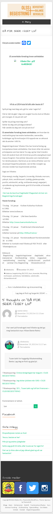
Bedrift (26, 505)
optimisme (17, 276)
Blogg (5, 505)
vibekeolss (10, 270)
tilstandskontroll (38, 263)
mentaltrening (9, 260)
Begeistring (8, 255)
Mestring (43, 273)
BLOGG (25, 273)
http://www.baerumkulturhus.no (23, 222)
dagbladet (39, 255)
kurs (30, 273)
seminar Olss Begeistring (17, 263)
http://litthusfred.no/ (28, 233)
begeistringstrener (24, 255)
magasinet (42, 258)
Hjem (10, 505)
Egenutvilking (33, 507)
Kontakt (22, 510)
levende (36, 273)
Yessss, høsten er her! (11, 437)
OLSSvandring (23, 507)
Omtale (15, 510)
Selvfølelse (26, 276)
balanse (9, 273)
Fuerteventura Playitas (38, 505)
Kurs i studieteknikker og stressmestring (24, 287)
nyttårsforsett (34, 260)
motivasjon (8, 276)
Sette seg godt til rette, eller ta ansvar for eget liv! (23, 446)
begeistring (17, 273)
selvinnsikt (35, 276)
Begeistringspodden (33, 510)
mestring (21, 260)
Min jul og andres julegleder (14, 441)
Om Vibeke (43, 507)
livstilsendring (21, 258)
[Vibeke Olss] (27, 5)
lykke (32, 258)
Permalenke (22, 316)
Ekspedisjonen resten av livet (14, 433)
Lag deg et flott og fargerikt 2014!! (31, 293)
